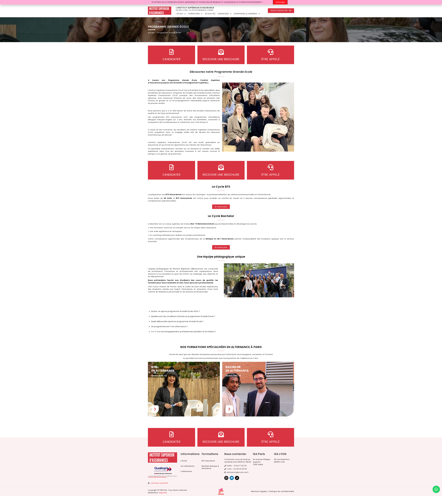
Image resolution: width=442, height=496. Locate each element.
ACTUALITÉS (210, 14)
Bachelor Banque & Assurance (210, 467)
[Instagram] (226, 478)
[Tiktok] (237, 478)
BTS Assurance (208, 461)
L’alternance (186, 471)
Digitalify (163, 492)
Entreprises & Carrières (245, 14)
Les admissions (187, 466)
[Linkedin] (232, 478)
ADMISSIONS (223, 14)
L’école (184, 461)
